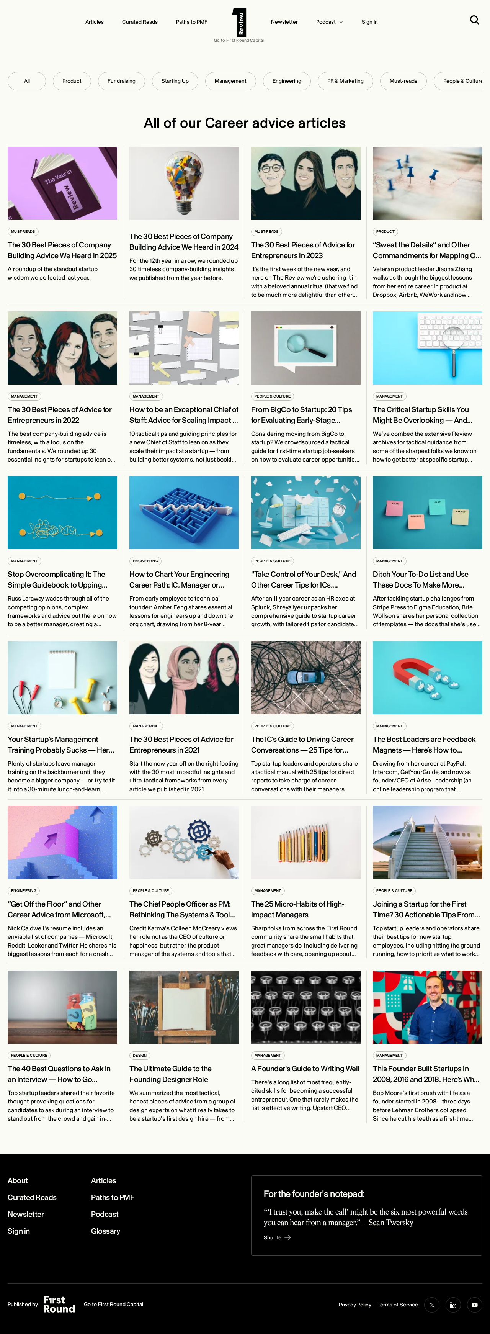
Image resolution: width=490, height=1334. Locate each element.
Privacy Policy (355, 1304)
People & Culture (273, 396)
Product (72, 81)
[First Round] (239, 22)
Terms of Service (397, 1304)
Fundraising (122, 81)
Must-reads (403, 81)
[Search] (476, 20)
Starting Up (175, 81)
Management (231, 81)
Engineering (287, 81)
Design (140, 1055)
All (27, 81)
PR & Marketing (345, 81)
